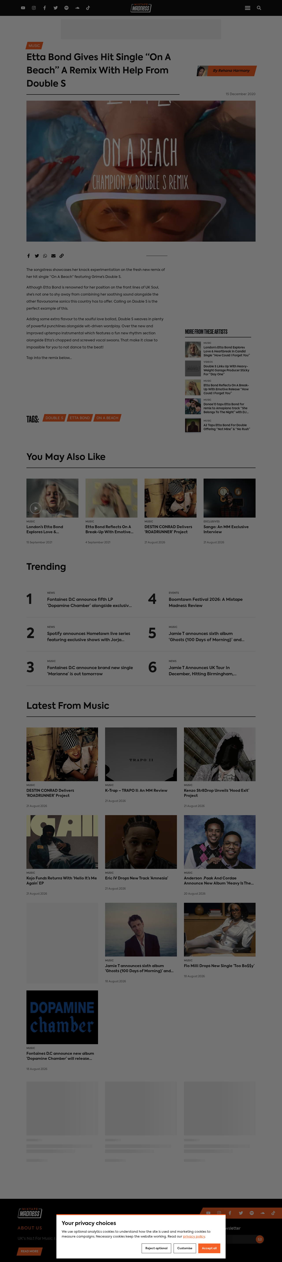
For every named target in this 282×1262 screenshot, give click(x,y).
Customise (184, 1248)
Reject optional (156, 1248)
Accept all (209, 1248)
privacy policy (194, 1236)
